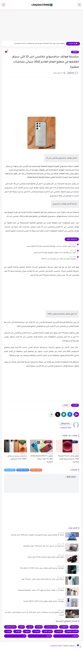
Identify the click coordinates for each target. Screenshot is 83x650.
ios (24, 636)
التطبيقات (64, 627)
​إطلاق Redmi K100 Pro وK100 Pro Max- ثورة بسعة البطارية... (42, 459)
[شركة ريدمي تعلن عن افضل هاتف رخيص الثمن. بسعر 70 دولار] (72, 580)
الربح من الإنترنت (51, 627)
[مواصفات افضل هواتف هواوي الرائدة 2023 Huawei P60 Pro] (72, 602)
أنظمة (22, 627)
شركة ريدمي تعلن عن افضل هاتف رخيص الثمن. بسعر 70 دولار (43, 579)
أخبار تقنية (74, 627)
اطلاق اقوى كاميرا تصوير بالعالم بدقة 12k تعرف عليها (46, 557)
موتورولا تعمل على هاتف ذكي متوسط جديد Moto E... (58, 259)
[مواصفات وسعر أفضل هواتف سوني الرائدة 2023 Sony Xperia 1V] (72, 569)
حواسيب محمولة (72, 631)
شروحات (59, 631)
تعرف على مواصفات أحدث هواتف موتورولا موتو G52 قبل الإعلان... (54, 253)
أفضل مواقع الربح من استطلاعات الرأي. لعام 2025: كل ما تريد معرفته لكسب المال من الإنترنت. (34, 614)
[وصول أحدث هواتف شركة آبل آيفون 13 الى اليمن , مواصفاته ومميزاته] (72, 591)
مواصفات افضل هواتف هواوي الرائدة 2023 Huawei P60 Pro (43, 601)
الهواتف (74, 52)
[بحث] (3, 4)
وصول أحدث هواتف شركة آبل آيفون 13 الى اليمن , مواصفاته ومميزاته (41, 590)
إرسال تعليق (71, 477)
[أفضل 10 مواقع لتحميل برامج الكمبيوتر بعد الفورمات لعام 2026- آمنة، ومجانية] (72, 536)
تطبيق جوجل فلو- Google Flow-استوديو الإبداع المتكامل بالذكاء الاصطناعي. (39, 43)
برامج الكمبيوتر (10, 627)
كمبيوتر (27, 631)
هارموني (75, 636)
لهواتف (18, 631)
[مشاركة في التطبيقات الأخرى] (51, 414)
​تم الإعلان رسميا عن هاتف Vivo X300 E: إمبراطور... (17, 457)
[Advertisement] (41, 25)
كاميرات (36, 631)
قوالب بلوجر (48, 631)
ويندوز (49, 636)
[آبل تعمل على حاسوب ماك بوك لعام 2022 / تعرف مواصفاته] (72, 547)
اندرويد (30, 627)
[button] (69, 414)
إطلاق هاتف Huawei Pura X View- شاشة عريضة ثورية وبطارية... (68, 459)
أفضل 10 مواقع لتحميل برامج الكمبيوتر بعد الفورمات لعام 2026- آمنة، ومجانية (37, 535)
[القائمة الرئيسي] (79, 4)
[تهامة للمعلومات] (41, 4)
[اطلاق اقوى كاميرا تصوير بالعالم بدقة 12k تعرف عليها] (72, 558)
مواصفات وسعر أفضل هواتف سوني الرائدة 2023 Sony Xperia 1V (42, 568)
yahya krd (71, 73)
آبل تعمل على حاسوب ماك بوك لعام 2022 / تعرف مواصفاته (43, 546)
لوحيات (8, 631)
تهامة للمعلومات (65, 428)
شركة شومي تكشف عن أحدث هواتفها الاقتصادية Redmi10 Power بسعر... (51, 246)
